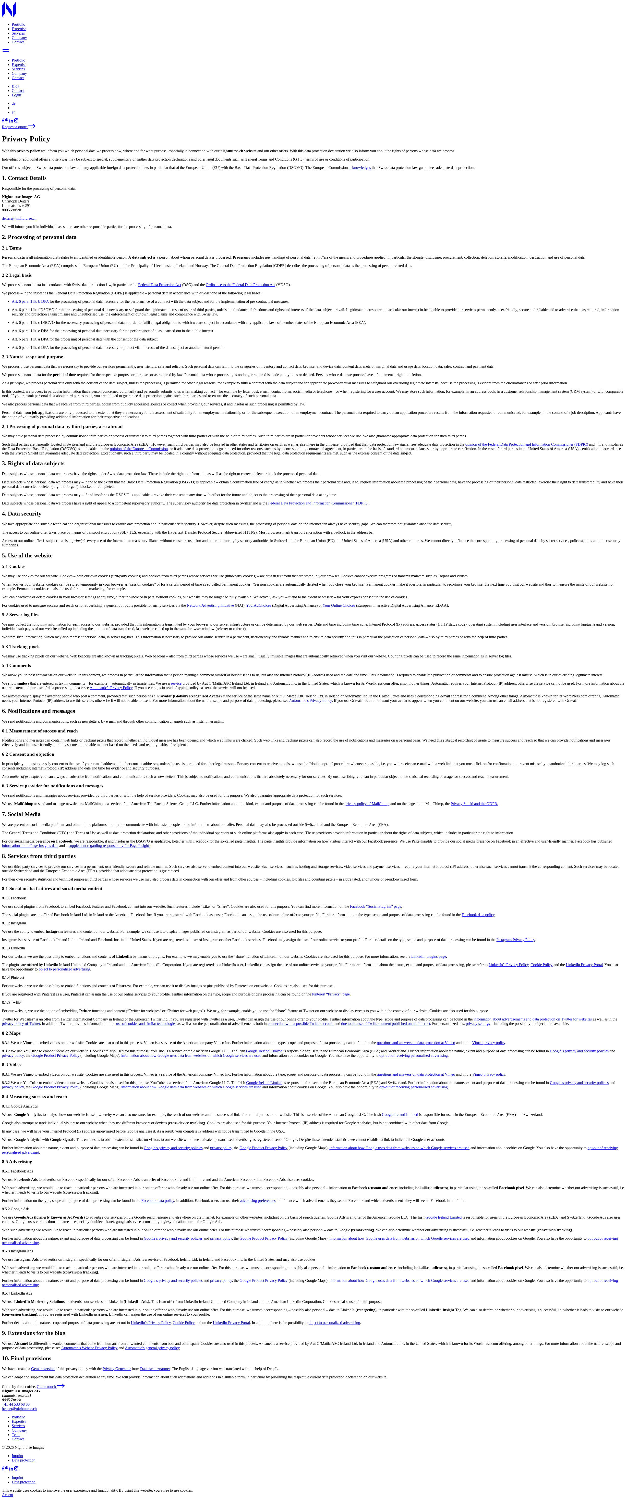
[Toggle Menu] (6, 52)
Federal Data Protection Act (159, 285)
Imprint (17, 1456)
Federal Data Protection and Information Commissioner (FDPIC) (318, 503)
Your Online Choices (339, 605)
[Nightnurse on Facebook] (3, 121)
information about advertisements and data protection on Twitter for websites (533, 1019)
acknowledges (360, 167)
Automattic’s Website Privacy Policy (89, 1348)
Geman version (43, 1369)
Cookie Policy (542, 965)
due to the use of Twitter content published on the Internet (385, 1023)
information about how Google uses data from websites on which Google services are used (191, 1055)
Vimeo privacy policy (488, 1043)
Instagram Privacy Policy (515, 940)
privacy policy (13, 1055)
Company (19, 38)
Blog (15, 86)
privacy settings (478, 1023)
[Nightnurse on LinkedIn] (11, 121)
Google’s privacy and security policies (579, 1051)
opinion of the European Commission (139, 449)
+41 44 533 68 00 (16, 1404)
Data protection (24, 1460)
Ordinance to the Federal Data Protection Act (240, 285)
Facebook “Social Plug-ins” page (375, 906)
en (13, 112)
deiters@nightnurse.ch (19, 218)
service (176, 683)
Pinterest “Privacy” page (331, 994)
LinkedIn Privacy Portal (584, 965)
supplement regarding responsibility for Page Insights (109, 846)
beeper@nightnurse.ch (19, 1409)
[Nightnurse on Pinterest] (7, 121)
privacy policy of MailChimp (367, 804)
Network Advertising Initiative (210, 605)
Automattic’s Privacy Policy (111, 688)
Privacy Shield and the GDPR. (474, 804)
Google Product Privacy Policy (55, 1055)
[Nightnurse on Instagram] (16, 121)
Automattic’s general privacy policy (152, 1348)
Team (16, 1435)
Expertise (19, 29)
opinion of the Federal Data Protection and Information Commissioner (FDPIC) (526, 444)
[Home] (9, 16)
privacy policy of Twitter (21, 1023)
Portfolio (18, 24)
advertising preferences (258, 1200)
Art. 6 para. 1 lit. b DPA (30, 301)
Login (16, 95)
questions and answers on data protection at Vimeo (416, 1043)
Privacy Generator (117, 1369)
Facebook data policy (478, 915)
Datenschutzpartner (155, 1369)
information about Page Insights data (30, 846)
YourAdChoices (258, 605)
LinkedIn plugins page (428, 956)
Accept (7, 1495)
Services (18, 33)
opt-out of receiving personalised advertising (413, 1055)
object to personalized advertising (64, 969)
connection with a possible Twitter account (301, 1023)
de (13, 103)
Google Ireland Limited (264, 1051)
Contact (18, 42)
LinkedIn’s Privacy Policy (509, 965)
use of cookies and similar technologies (146, 1023)
